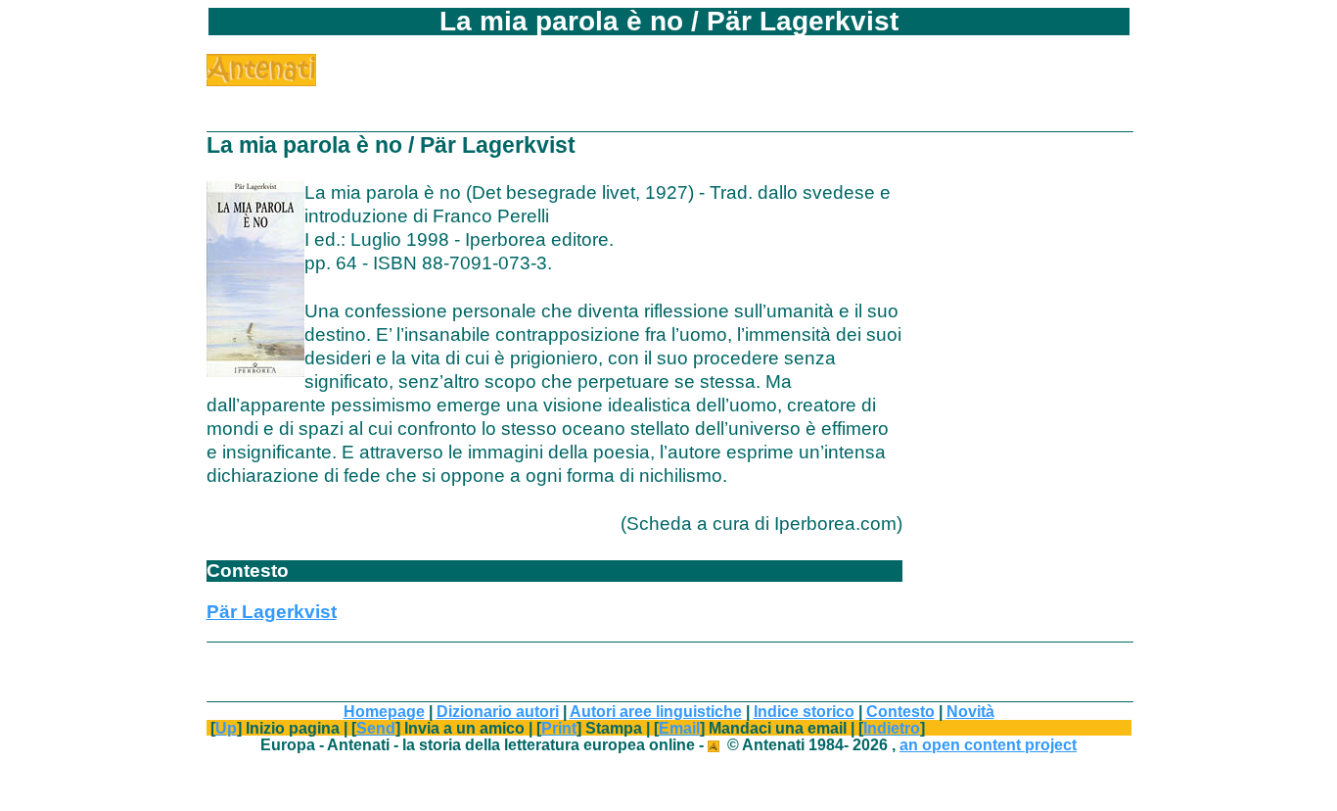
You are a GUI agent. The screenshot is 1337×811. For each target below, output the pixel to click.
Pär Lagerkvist (272, 611)
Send (375, 728)
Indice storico (804, 711)
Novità (970, 711)
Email (679, 728)
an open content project (988, 744)
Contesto (900, 711)
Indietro (891, 728)
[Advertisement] (545, 83)
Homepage (384, 711)
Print (558, 728)
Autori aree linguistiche (656, 711)
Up (226, 728)
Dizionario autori (498, 711)
